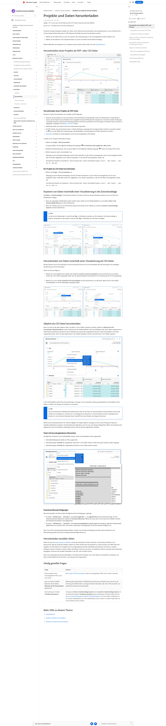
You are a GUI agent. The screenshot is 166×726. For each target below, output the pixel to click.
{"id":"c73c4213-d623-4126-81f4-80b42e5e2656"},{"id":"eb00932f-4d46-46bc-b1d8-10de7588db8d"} (71, 23)
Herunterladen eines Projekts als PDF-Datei (140, 30)
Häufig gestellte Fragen (134, 61)
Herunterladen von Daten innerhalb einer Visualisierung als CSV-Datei (139, 43)
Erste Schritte (16, 34)
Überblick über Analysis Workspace (22, 62)
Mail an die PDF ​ (68, 123)
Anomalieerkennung (19, 111)
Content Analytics (17, 126)
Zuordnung (15, 147)
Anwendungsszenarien (18, 157)
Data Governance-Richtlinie (63, 542)
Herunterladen (18, 96)
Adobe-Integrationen (18, 150)
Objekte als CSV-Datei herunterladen (138, 48)
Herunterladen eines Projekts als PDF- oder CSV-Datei (140, 26)
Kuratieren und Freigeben (20, 86)
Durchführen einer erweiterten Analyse (23, 69)
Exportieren (17, 89)
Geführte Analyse (17, 133)
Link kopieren (142, 18)
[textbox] (24, 15)
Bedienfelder (17, 82)
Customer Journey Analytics (62, 10)
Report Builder (16, 140)
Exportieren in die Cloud (20, 104)
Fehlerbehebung (17, 164)
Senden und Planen (19, 100)
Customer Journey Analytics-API (20, 171)
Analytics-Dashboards (18, 129)
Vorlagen (16, 75)
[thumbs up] (91, 723)
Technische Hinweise (17, 167)
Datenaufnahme (16, 41)
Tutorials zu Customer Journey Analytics (57, 621)
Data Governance (17, 154)
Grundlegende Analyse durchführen (22, 65)
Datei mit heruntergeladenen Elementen (140, 51)
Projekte (16, 72)
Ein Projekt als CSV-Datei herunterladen (139, 34)
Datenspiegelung (17, 44)
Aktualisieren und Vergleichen (20, 37)
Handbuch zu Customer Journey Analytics (84, 10)
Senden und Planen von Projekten (55, 618)
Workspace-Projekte (17, 58)
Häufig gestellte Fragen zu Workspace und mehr (24, 121)
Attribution (16, 107)
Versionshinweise (17, 30)
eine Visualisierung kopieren (76, 596)
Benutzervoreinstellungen (20, 118)
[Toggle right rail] (129, 7)
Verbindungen (16, 48)
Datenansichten (16, 51)
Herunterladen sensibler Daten (136, 58)
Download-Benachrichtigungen (137, 54)
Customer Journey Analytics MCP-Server (22, 174)
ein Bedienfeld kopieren (93, 596)
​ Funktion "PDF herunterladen (76, 573)
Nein (136, 14)
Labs (14, 160)
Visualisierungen (18, 79)
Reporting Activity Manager (19, 143)
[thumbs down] (95, 723)
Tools (14, 54)
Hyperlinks (49, 134)
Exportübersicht (100, 44)
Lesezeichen (133, 18)
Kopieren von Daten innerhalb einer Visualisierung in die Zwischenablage (141, 38)
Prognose (16, 114)
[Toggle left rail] (37, 7)
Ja (132, 14)
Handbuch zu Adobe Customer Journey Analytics (23, 26)
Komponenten (16, 136)
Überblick (17, 93)
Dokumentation (48, 10)
